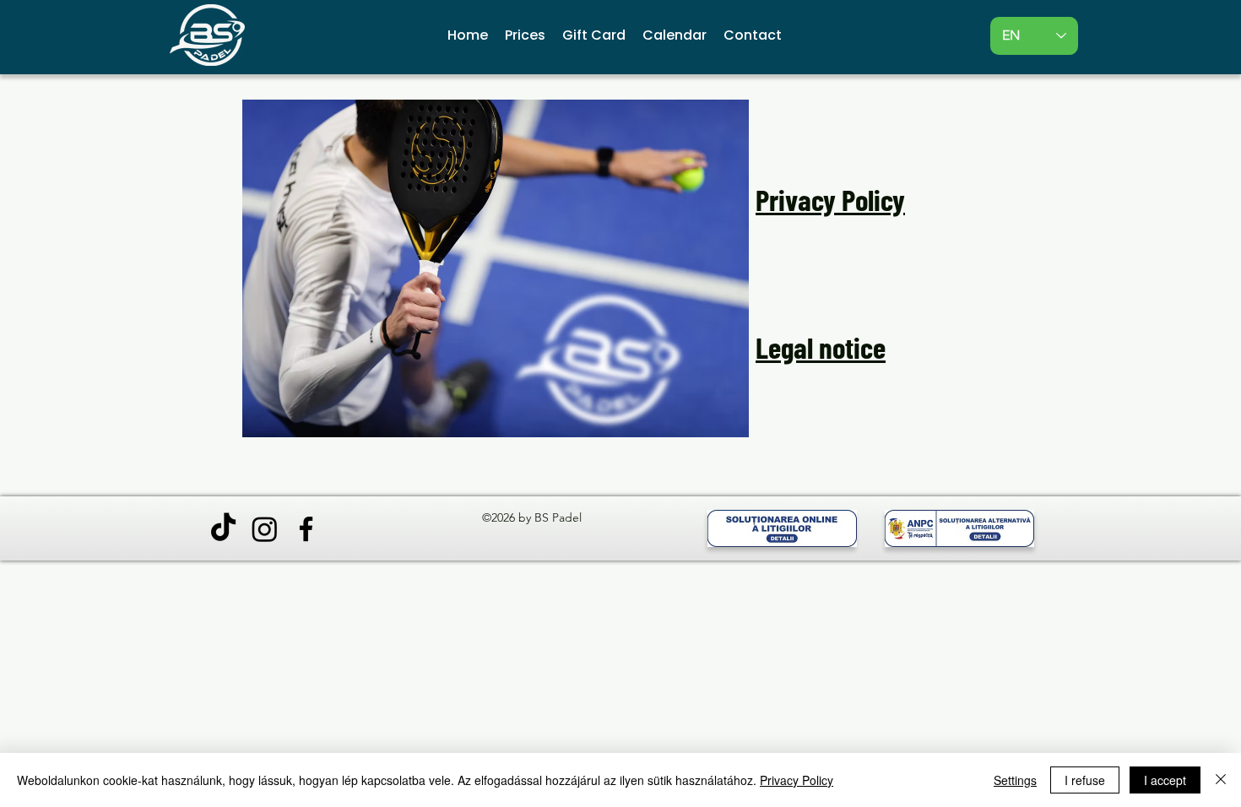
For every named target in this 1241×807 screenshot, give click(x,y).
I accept (1165, 780)
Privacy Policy (796, 780)
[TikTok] (223, 528)
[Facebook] (306, 528)
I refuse (1085, 780)
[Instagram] (264, 528)
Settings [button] (1015, 780)
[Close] (1221, 779)
